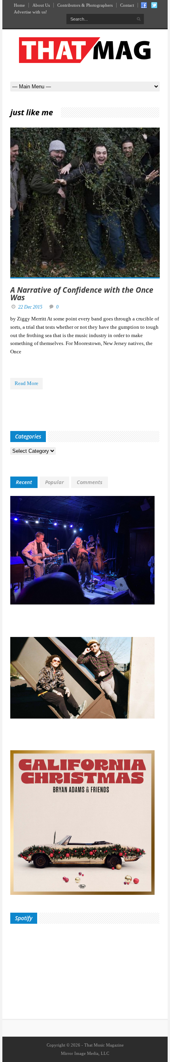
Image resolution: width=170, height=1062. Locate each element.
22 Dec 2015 (30, 307)
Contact (127, 5)
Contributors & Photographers (85, 5)
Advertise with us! (30, 12)
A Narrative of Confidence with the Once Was (81, 294)
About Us (41, 5)
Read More (26, 383)
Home (19, 5)
